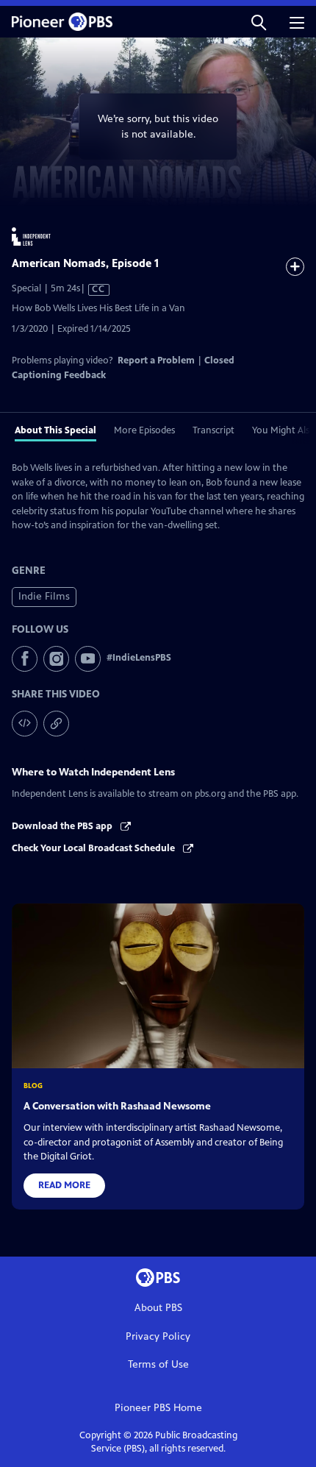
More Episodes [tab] (144, 430)
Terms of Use (158, 1364)
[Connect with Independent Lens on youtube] (88, 659)
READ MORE (64, 1185)
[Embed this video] (24, 723)
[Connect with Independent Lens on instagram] (56, 659)
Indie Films (44, 596)
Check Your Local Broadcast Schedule (94, 848)
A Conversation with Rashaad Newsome (117, 1106)
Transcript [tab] (213, 430)
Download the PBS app (63, 826)
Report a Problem (156, 360)
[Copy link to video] (56, 723)
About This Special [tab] (55, 430)
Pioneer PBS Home (158, 1408)
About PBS (158, 1307)
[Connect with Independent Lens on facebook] (24, 659)
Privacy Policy (158, 1336)
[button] (259, 22)
